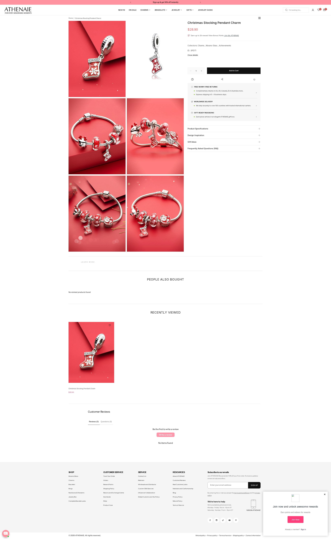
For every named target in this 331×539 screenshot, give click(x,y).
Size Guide (107, 497)
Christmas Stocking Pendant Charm (82, 389)
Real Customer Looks (180, 484)
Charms (201, 45)
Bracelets (72, 484)
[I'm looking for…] (286, 10)
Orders (105, 480)
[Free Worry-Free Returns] (224, 92)
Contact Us (142, 476)
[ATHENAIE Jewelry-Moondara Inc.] (18, 10)
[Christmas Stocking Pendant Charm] (91, 352)
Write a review (165, 434)
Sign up (254, 485)
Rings (71, 489)
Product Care (108, 505)
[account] (313, 10)
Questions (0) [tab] (106, 422)
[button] (131, 2)
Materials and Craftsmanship (183, 489)
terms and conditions (241, 493)
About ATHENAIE (179, 476)
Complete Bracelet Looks (77, 501)
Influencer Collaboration (146, 493)
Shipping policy (238, 535)
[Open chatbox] (5, 533)
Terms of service (225, 535)
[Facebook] (210, 520)
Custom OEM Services (145, 489)
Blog (174, 493)
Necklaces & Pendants (76, 493)
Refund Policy (177, 501)
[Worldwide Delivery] (224, 105)
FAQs (105, 501)
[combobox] (296, 10)
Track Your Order (109, 476)
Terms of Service (178, 505)
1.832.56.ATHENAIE (253, 510)
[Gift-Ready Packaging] (224, 115)
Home (71, 18)
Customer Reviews (179, 480)
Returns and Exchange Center (113, 493)
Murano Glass (211, 45)
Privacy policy (212, 535)
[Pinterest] (236, 520)
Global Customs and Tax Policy (149, 497)
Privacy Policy (177, 497)
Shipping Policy (108, 489)
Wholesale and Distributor (147, 484)
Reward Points (108, 484)
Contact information (253, 535)
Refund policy (200, 535)
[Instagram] (216, 520)
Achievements (225, 45)
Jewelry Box (73, 497)
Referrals (141, 480)
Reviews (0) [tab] (94, 422)
